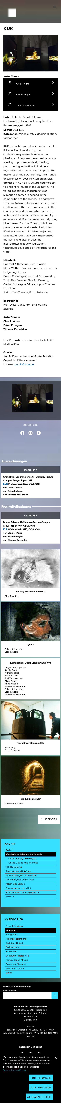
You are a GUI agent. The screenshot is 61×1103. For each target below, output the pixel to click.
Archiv (9, 850)
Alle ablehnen (41, 1087)
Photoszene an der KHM (18, 888)
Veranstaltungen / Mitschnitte (21, 875)
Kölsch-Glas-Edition (15, 884)
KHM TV (10, 896)
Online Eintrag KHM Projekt (22, 858)
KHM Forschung (14, 867)
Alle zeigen (49, 819)
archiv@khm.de (24, 364)
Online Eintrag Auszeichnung (23, 862)
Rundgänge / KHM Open (18, 871)
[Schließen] (56, 1058)
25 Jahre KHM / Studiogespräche (22, 892)
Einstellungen (41, 1077)
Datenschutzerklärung (14, 1070)
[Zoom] (32, 398)
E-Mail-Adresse (10, 990)
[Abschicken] (55, 995)
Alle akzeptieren (39, 1096)
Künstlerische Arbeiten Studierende (24, 854)
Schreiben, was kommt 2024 (20, 879)
